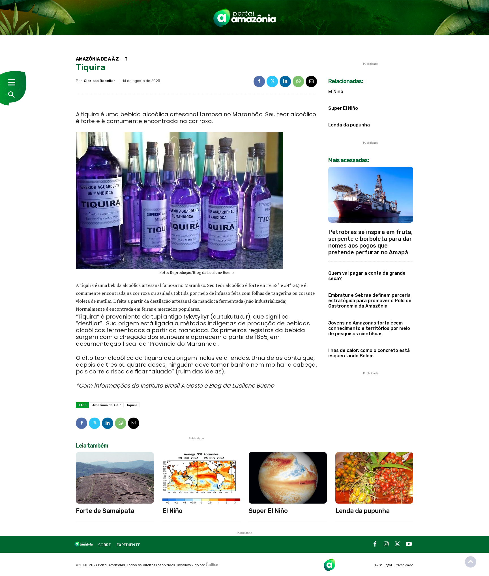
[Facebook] (259, 81)
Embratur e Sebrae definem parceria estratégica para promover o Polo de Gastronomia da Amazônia (369, 301)
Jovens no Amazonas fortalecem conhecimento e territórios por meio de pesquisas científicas (369, 328)
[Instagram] (386, 544)
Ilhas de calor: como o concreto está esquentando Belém (369, 353)
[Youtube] (409, 544)
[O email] (311, 81)
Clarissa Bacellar (99, 81)
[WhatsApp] (298, 81)
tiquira (132, 405)
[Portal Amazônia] (244, 17)
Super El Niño (343, 108)
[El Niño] (201, 478)
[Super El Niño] (288, 478)
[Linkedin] (285, 81)
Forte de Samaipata (105, 511)
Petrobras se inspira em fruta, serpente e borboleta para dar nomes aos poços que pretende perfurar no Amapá (370, 242)
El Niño (335, 91)
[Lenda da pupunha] (374, 478)
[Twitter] (272, 81)
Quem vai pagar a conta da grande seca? (367, 275)
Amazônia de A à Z (97, 59)
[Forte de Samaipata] (115, 478)
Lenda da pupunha (349, 125)
